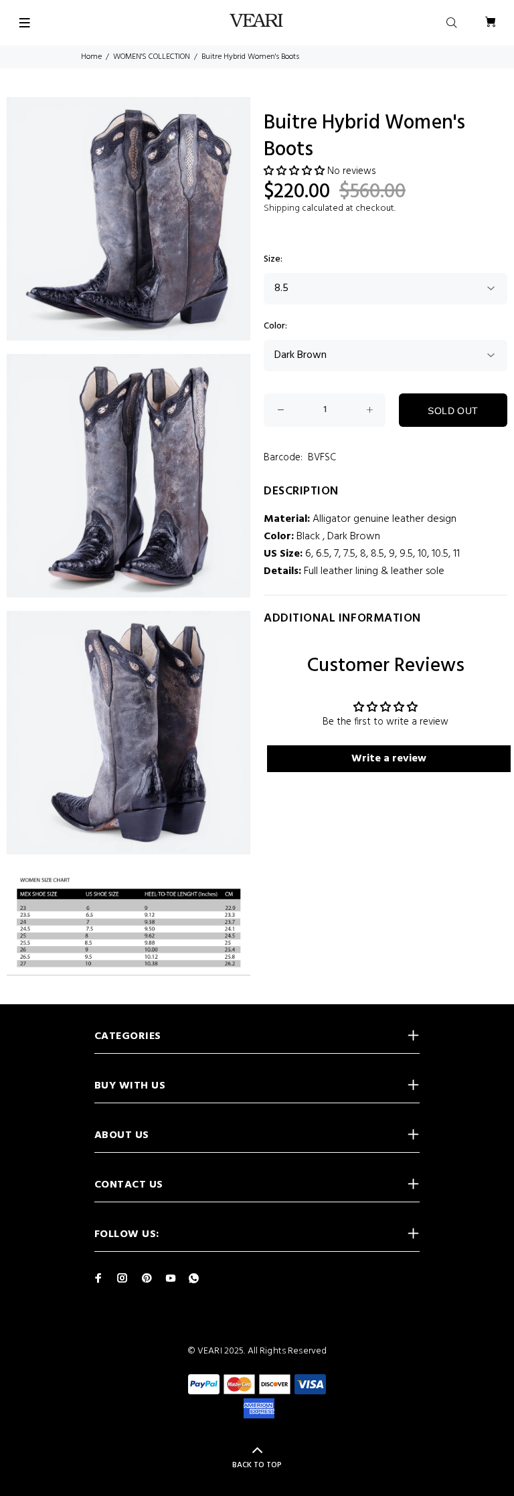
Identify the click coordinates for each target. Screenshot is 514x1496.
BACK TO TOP (257, 1465)
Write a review (388, 758)
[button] (294, 171)
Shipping (282, 208)
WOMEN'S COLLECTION (151, 57)
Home (91, 57)
